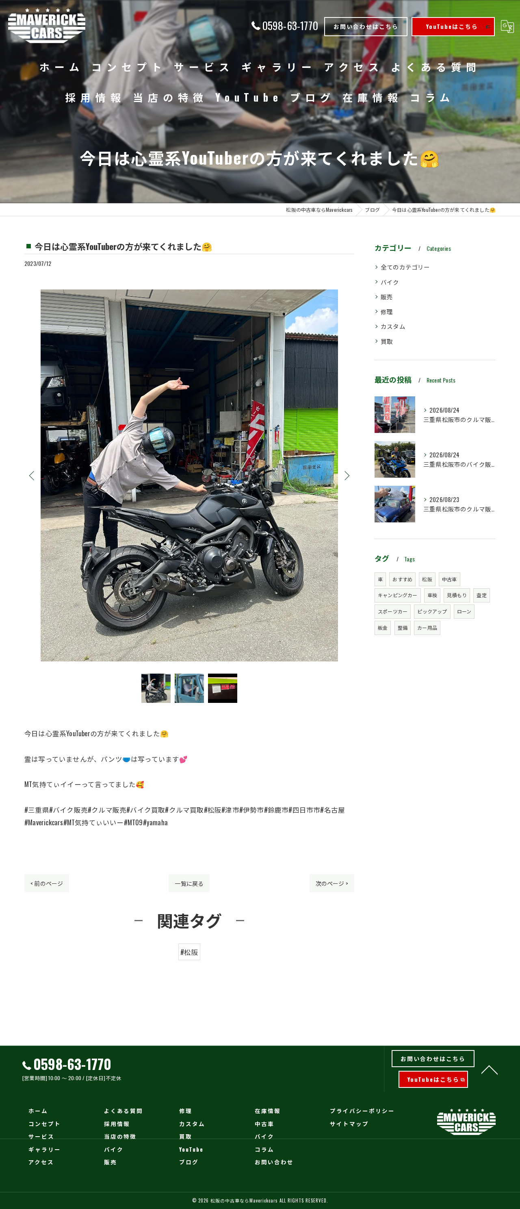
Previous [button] (32, 475)
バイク (390, 282)
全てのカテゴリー (405, 267)
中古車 (449, 579)
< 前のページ (46, 883)
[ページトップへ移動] (489, 1069)
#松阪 (189, 952)
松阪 (427, 579)
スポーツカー (392, 611)
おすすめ (402, 579)
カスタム (393, 326)
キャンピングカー (398, 594)
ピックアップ (432, 611)
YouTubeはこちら (452, 26)
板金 (383, 627)
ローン (464, 611)
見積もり (457, 594)
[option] (189, 475)
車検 (432, 594)
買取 (387, 341)
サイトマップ (349, 1124)
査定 (481, 594)
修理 (387, 311)
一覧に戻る (189, 883)
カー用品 (427, 627)
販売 (387, 296)
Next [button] (346, 475)
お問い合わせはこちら (366, 26)
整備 (402, 627)
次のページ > (332, 883)
